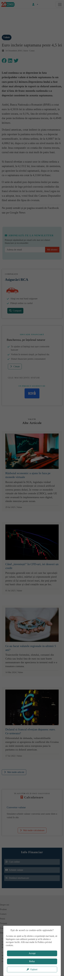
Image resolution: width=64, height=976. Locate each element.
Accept (32, 953)
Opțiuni (33, 969)
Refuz (32, 961)
